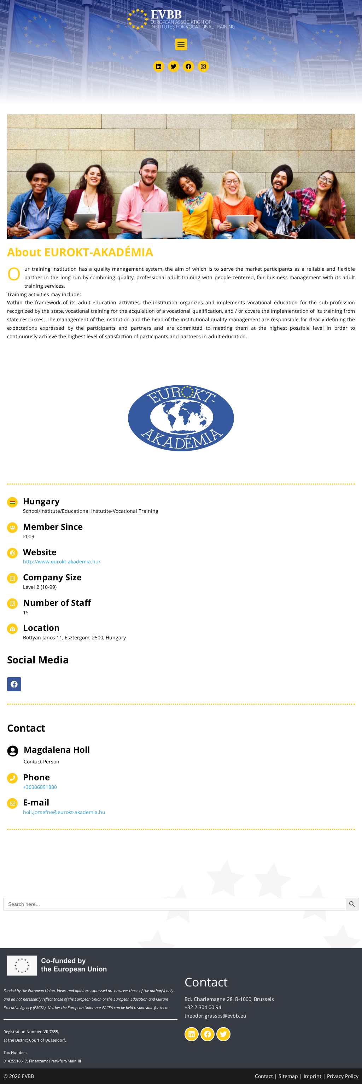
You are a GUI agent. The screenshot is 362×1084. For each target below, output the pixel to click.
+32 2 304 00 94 (203, 1007)
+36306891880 (40, 787)
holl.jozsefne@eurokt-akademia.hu (64, 812)
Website (40, 552)
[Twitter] (173, 66)
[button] (181, 44)
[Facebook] (188, 66)
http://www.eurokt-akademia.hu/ (61, 561)
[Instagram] (203, 66)
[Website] (12, 553)
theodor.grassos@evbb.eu (215, 1015)
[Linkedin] (158, 66)
